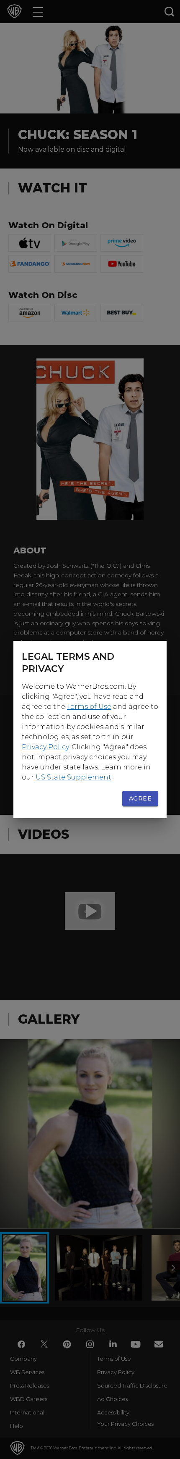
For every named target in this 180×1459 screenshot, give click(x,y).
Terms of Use (89, 707)
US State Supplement (73, 777)
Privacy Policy (45, 747)
